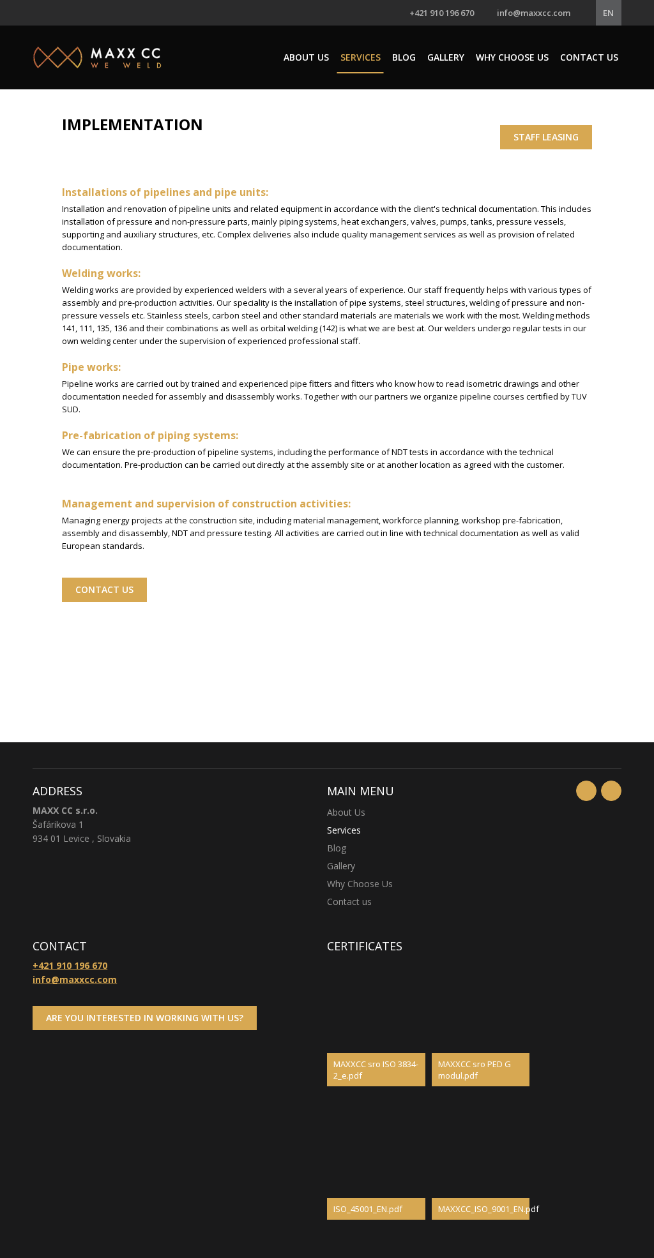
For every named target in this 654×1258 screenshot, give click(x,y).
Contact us (589, 57)
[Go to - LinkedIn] (611, 791)
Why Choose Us (512, 57)
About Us (306, 57)
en (608, 13)
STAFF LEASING (546, 137)
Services (360, 57)
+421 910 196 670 (441, 13)
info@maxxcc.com (533, 13)
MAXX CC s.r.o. (97, 57)
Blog (404, 57)
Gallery (445, 57)
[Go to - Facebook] (586, 791)
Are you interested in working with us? (144, 1018)
